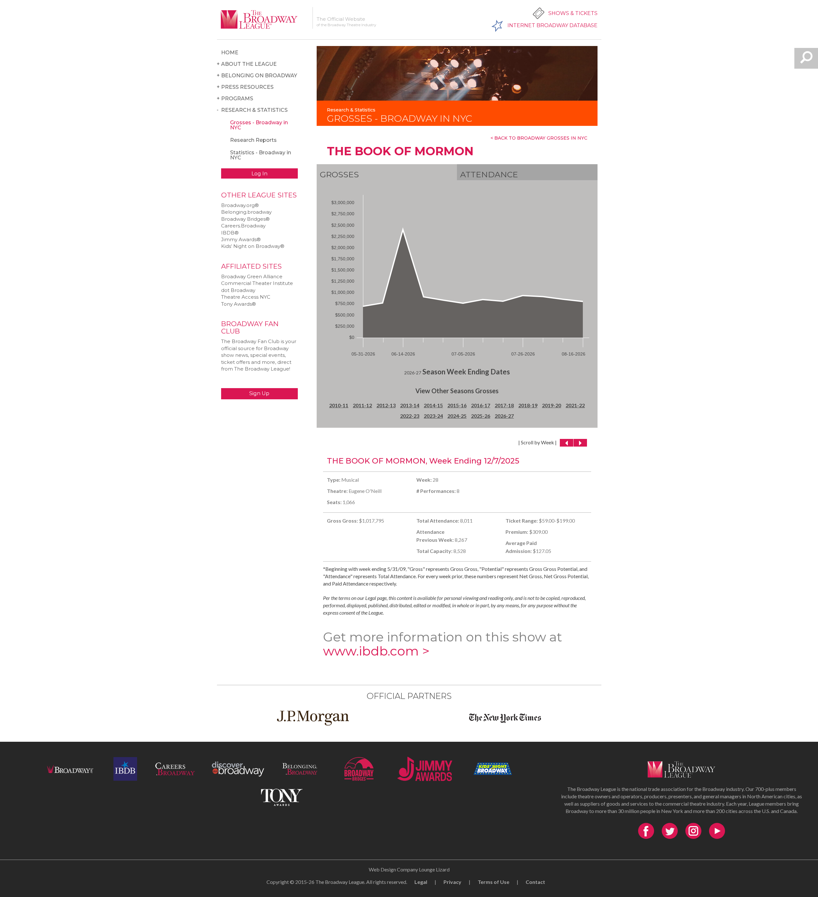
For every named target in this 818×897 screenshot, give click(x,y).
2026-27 (504, 416)
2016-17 (480, 405)
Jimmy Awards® (241, 239)
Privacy (452, 882)
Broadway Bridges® (245, 219)
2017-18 (504, 405)
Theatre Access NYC (245, 297)
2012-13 (386, 405)
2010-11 (338, 405)
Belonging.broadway (246, 212)
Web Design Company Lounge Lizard (409, 869)
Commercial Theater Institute (257, 283)
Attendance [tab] (489, 174)
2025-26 (480, 416)
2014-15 (433, 405)
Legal (420, 882)
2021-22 (575, 405)
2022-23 (409, 416)
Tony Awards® (238, 304)
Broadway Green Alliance (251, 276)
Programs (237, 99)
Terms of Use (493, 882)
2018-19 (527, 405)
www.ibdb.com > (376, 651)
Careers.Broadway (243, 226)
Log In (259, 174)
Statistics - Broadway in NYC (260, 155)
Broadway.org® (240, 205)
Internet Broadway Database (552, 25)
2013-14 (409, 405)
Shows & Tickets (573, 13)
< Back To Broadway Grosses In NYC (538, 138)
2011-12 (362, 405)
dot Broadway (238, 290)
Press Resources (247, 87)
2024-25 (457, 416)
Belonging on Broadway (259, 76)
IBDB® (230, 233)
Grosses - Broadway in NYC (259, 125)
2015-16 (457, 405)
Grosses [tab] (339, 174)
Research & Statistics (254, 110)
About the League (249, 64)
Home (229, 53)
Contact (535, 882)
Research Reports (253, 140)
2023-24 (433, 416)
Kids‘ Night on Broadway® (252, 246)
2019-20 (551, 405)
